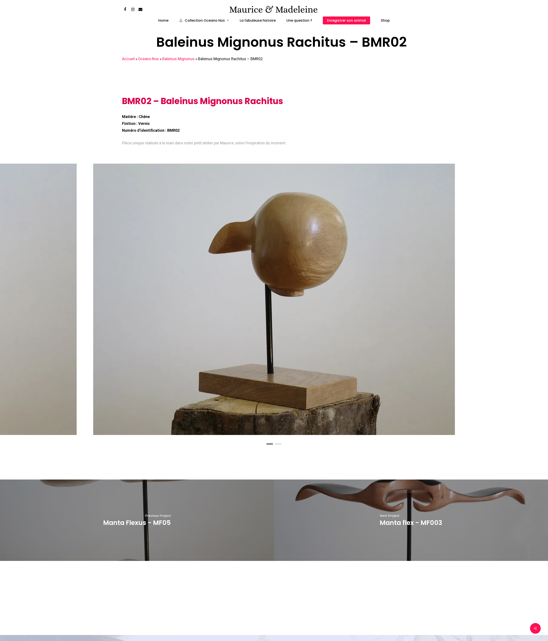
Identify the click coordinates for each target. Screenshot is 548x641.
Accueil (128, 59)
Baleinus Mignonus (178, 59)
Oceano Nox (148, 59)
